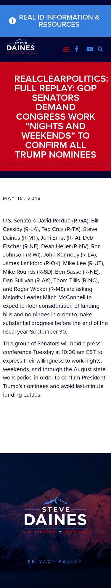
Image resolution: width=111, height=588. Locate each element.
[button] (65, 49)
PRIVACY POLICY (55, 561)
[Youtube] (90, 49)
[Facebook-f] (76, 49)
